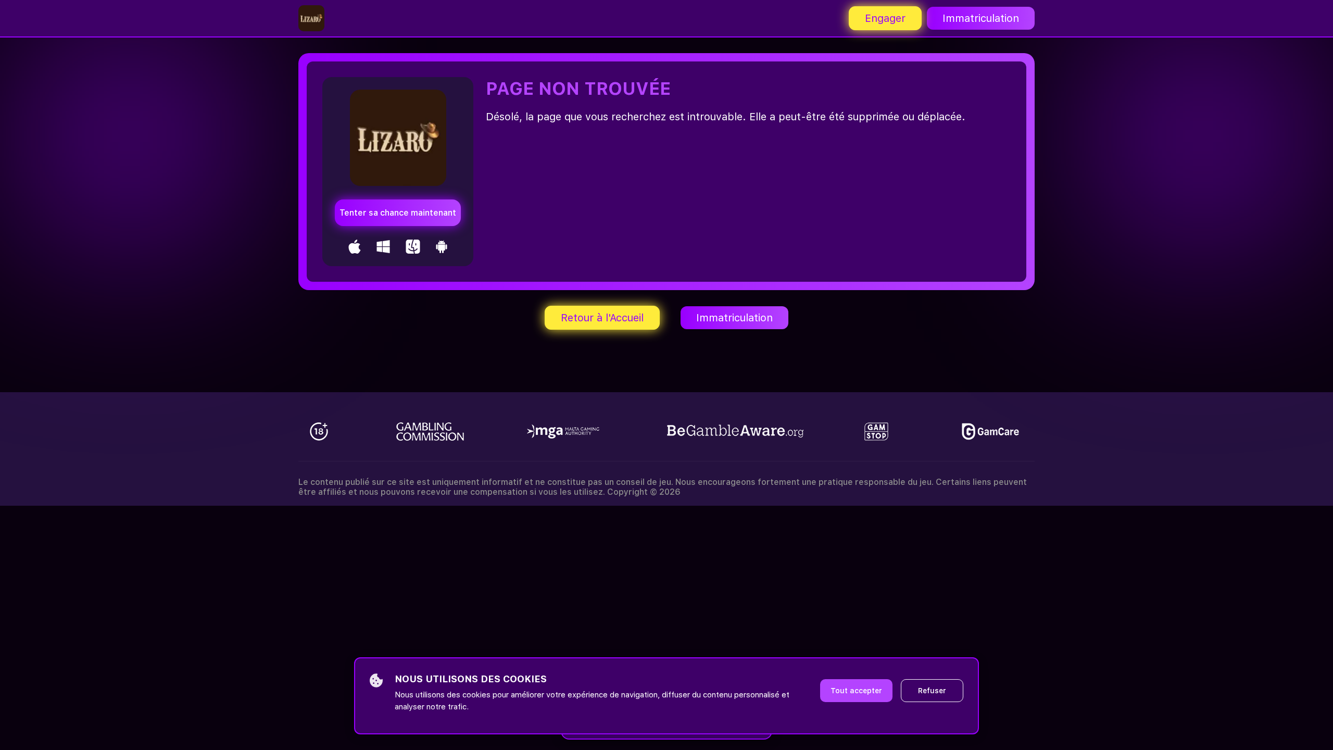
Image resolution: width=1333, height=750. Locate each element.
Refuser (932, 690)
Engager (885, 18)
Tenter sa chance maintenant (397, 213)
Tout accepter (856, 690)
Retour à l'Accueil (602, 317)
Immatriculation (980, 18)
